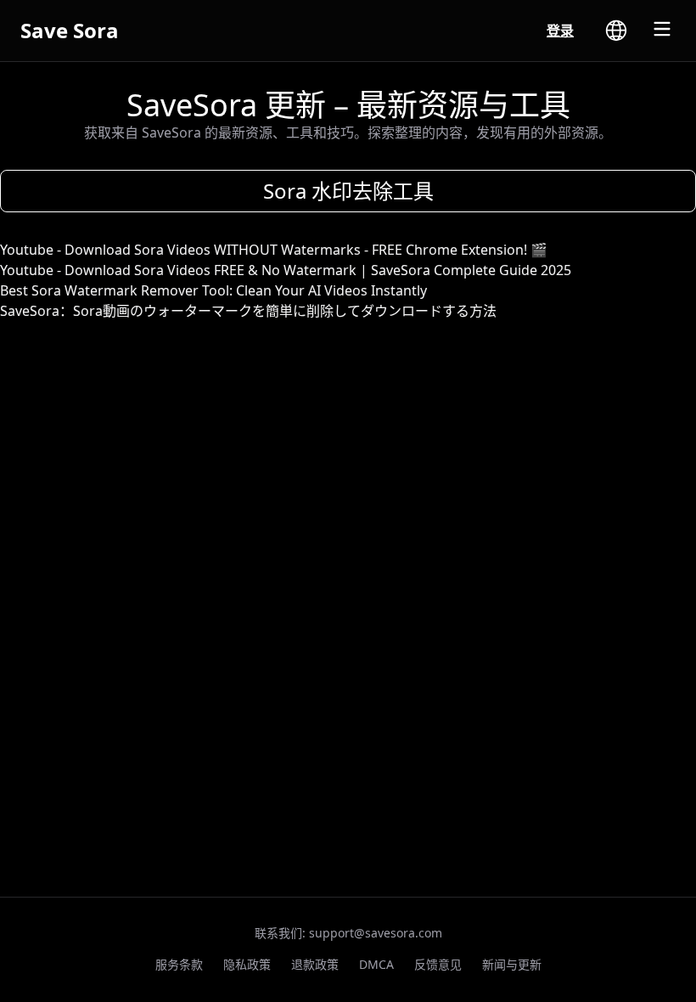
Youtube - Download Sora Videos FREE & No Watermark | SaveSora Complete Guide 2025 (285, 270)
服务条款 (179, 964)
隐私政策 (247, 964)
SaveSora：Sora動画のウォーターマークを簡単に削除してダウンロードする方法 (248, 310)
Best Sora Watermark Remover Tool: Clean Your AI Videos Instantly (213, 290)
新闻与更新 (512, 964)
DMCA (376, 964)
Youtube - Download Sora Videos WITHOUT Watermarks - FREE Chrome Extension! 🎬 (273, 249)
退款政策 (315, 964)
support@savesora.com (375, 933)
